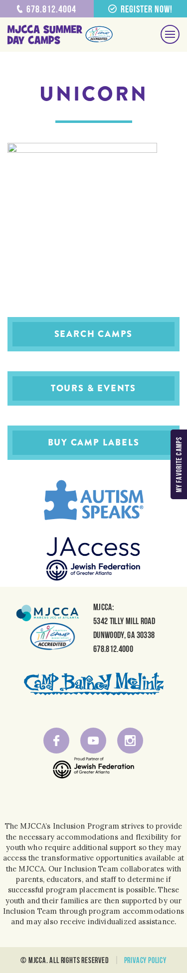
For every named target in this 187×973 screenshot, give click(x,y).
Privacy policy (145, 960)
